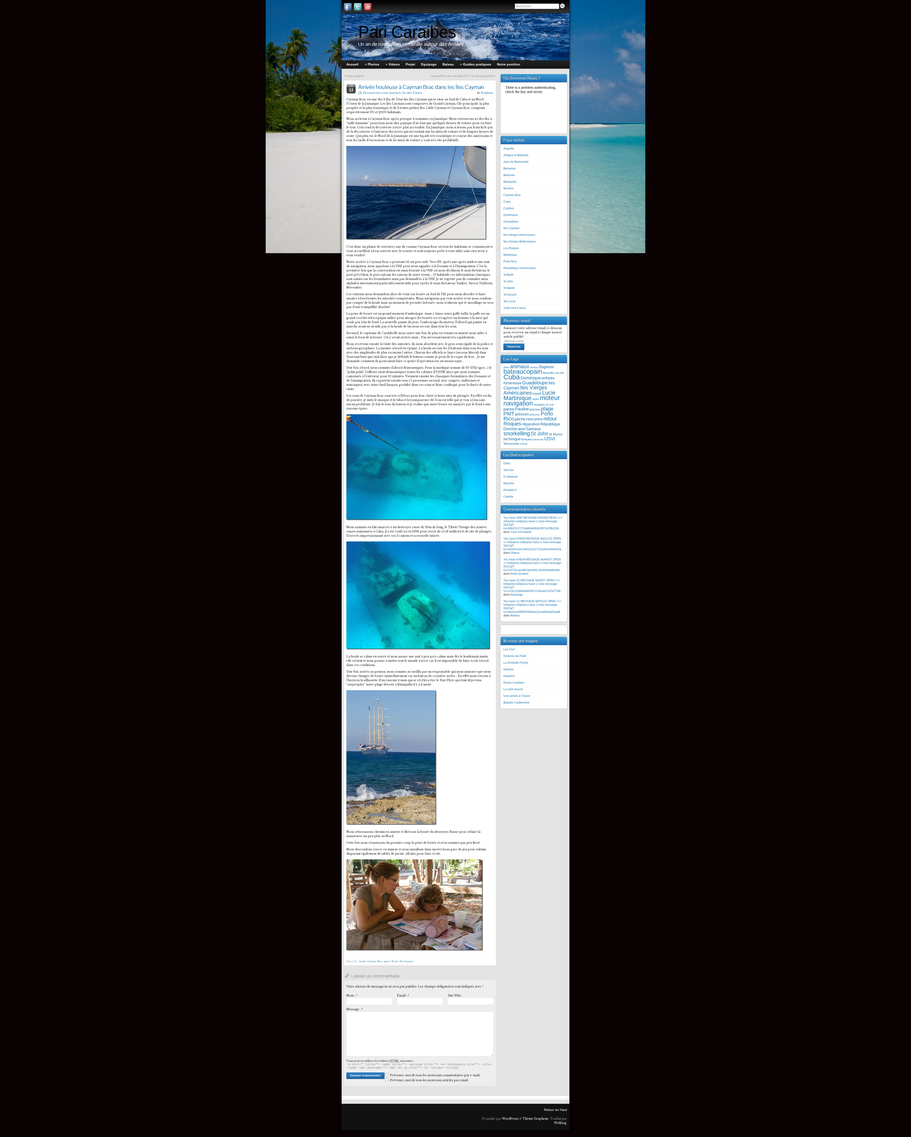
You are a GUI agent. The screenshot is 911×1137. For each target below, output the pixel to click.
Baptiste (546, 367)
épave (387, 961)
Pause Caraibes (513, 682)
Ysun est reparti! (521, 532)
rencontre (534, 419)
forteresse (512, 383)
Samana (533, 429)
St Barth (508, 274)
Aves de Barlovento (516, 161)
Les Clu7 (509, 649)
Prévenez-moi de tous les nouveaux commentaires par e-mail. (435, 1075)
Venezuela (511, 443)
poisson (522, 414)
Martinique (510, 254)
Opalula (508, 669)
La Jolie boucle (513, 689)
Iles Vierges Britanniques (519, 241)
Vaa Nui (508, 470)
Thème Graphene (535, 1118)
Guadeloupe (535, 382)
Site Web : (455, 995)
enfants (548, 378)
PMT (508, 414)
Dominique (510, 215)
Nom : (351, 995)
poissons (535, 414)
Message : (354, 1009)
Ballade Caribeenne (516, 702)
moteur (550, 397)
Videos (515, 553)
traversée (538, 439)
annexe (534, 367)
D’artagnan (510, 476)
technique (512, 439)
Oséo (506, 463)
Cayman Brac (374, 961)
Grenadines (511, 221)
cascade (559, 372)
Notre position (520, 573)
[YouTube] (368, 7)
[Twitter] (358, 7)
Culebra (508, 208)
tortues (526, 439)
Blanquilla (509, 181)
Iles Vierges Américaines (519, 235)
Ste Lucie (509, 301)
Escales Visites (412, 92)
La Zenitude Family (515, 662)
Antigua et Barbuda (515, 155)
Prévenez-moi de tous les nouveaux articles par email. (429, 1080)
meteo (535, 399)
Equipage (517, 594)
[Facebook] (348, 7)
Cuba (507, 201)
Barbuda (509, 175)
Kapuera (509, 676)
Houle (394, 961)
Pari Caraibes (407, 32)
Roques (512, 424)
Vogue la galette (355, 76)
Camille (508, 496)
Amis (506, 367)
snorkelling (516, 433)
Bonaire (508, 188)
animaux (519, 366)
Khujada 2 (510, 490)
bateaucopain (522, 371)
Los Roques (511, 248)
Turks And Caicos (514, 308)
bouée (362, 961)
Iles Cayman (406, 961)
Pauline (522, 408)
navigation (518, 403)
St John (508, 281)
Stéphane (487, 92)
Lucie (548, 392)
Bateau (515, 615)
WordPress (510, 1118)
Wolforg (560, 1123)
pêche (520, 419)
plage (547, 409)
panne (508, 409)
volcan (523, 443)
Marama (508, 483)
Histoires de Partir (514, 656)
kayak (537, 393)
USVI (549, 438)
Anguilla (508, 148)
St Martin (509, 288)
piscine (535, 409)
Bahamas (509, 168)
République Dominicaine (519, 268)
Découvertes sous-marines (382, 92)
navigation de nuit (543, 404)
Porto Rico (510, 261)
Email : (403, 995)
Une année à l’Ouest (516, 696)
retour (550, 419)
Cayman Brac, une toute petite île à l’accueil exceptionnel (462, 76)
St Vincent (509, 294)
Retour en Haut (555, 1110)
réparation (531, 424)
